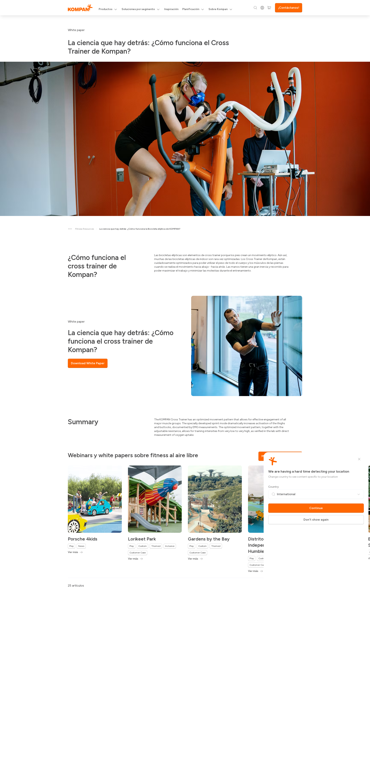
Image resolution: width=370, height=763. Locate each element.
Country (273, 486)
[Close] (359, 459)
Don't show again (316, 519)
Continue (316, 508)
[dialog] (185, 381)
